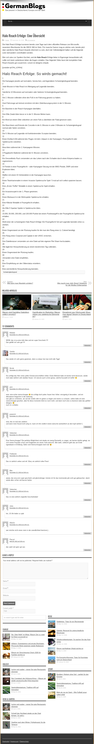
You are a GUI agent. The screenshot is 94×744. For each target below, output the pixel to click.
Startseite (5, 741)
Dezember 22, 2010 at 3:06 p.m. (19, 472)
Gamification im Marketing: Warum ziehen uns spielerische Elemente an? (46, 314)
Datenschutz (24, 741)
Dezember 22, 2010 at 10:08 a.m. (19, 334)
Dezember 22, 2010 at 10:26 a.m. (19, 370)
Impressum (14, 741)
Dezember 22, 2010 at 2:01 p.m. (19, 455)
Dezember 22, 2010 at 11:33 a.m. (19, 389)
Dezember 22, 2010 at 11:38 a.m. (19, 416)
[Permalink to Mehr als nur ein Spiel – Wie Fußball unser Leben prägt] (51, 698)
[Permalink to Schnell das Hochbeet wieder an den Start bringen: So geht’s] (6, 719)
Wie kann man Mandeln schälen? (20, 282)
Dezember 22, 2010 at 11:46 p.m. (19, 524)
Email (5, 588)
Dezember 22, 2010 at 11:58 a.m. (19, 435)
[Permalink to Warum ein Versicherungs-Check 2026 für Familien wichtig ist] (6, 658)
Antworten (87, 345)
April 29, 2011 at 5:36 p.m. (17, 541)
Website (6, 595)
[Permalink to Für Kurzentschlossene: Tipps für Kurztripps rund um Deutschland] (51, 663)
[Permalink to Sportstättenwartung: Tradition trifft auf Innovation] (6, 693)
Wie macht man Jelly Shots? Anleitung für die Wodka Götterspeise (72, 283)
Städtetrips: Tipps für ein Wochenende (70, 622)
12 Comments (31, 40)
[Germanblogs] (23, 9)
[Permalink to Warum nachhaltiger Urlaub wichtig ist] (51, 654)
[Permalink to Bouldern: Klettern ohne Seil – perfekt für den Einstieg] (51, 680)
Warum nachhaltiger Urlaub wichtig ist (70, 648)
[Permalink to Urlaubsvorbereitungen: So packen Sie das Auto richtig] (51, 645)
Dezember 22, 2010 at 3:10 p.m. (19, 491)
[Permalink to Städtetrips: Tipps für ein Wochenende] (51, 627)
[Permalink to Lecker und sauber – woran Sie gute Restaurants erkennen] (6, 675)
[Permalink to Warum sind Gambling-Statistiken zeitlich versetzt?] (16, 309)
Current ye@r (8, 608)
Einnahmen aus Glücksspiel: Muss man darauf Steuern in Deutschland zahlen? (77, 314)
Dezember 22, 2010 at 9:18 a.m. (19, 353)
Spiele (7, 40)
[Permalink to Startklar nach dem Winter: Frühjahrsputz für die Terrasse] (6, 728)
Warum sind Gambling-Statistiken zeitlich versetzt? (15, 313)
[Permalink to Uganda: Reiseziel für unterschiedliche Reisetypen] (51, 636)
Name (5, 581)
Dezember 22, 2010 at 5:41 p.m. (19, 508)
